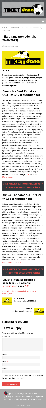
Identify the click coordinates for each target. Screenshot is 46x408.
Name (5, 354)
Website (5, 368)
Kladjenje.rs (7, 294)
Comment (6, 337)
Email (4, 361)
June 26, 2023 (9, 46)
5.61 (27, 286)
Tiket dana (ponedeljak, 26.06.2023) (21, 291)
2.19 (27, 174)
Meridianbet (7, 177)
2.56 (19, 262)
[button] (42, 21)
